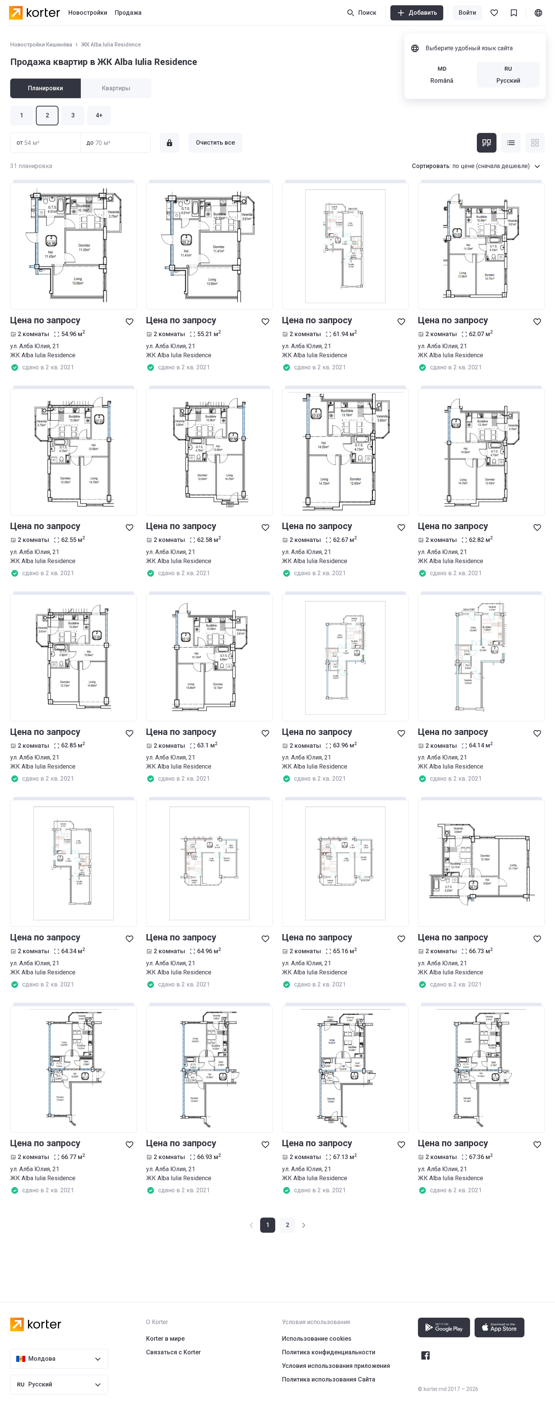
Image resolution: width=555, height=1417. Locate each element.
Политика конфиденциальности (328, 1352)
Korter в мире (165, 1338)
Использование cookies (317, 1338)
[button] (287, 1225)
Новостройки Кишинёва (41, 45)
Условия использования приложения (336, 1365)
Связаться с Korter (173, 1352)
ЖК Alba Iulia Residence (111, 45)
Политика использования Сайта (328, 1379)
